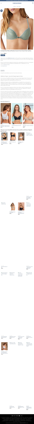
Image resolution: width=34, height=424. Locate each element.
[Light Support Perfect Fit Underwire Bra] (13, 303)
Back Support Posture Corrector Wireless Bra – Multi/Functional (5, 126)
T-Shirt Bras (3, 418)
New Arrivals (31, 417)
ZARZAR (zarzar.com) (11, 58)
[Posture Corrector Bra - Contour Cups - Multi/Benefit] (29, 233)
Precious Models (17, 420)
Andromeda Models (19, 418)
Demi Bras (11, 417)
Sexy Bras (19, 6)
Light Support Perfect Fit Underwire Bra (13, 337)
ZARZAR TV (19, 421)
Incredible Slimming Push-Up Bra (16, 125)
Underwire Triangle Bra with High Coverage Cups (29, 197)
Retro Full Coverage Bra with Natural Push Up (28, 126)
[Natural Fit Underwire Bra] (13, 136)
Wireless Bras (13, 418)
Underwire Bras (8, 418)
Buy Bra (2, 55)
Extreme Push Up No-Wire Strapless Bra (4, 337)
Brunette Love (30, 418)
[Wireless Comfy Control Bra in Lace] (13, 373)
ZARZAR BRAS (17, 3)
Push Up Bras (5, 64)
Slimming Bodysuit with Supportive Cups (21, 407)
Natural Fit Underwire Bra (13, 142)
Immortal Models (12, 420)
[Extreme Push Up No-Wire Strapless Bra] (4, 303)
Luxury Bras (26, 417)
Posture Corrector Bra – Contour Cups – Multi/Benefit (29, 267)
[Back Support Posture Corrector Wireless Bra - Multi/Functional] (4, 136)
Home (14, 6)
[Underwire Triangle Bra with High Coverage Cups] (29, 163)
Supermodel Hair (28, 420)
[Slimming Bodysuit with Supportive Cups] (21, 373)
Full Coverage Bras (21, 417)
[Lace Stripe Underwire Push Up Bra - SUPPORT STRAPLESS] (21, 206)
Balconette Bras (3, 417)
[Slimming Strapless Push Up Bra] (21, 136)
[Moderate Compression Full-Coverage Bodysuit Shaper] (29, 373)
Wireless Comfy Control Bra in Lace (12, 407)
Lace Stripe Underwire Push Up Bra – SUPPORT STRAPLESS (21, 213)
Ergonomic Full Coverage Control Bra (29, 337)
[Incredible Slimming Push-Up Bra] (13, 206)
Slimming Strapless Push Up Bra (20, 142)
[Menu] (1, 3)
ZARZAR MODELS (15, 421)
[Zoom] (2, 48)
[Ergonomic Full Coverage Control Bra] (29, 303)
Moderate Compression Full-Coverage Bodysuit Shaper (29, 407)
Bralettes (7, 417)
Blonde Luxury (25, 418)
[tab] (2, 71)
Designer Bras (15, 417)
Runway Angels (23, 420)
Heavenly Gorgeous (6, 420)
